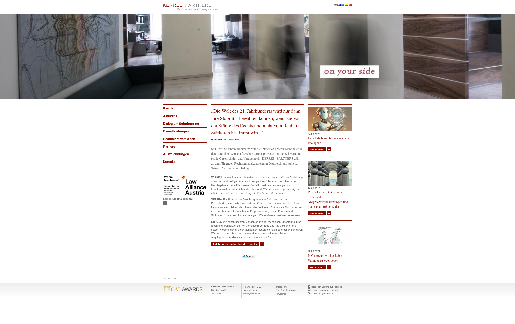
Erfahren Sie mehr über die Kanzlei (235, 244)
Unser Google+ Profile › (323, 293)
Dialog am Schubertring (181, 123)
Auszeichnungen (176, 154)
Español (346, 5)
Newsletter (281, 293)
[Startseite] (209, 7)
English (339, 5)
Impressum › (282, 286)
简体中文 (350, 5)
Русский (342, 5)
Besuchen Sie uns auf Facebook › (328, 286)
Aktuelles (170, 115)
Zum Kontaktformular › (287, 289)
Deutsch (335, 5)
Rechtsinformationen (179, 138)
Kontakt (169, 161)
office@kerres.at (251, 293)
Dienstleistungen (176, 131)
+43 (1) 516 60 (254, 286)
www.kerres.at (250, 289)
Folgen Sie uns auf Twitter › (324, 289)
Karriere (169, 146)
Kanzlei (168, 108)
